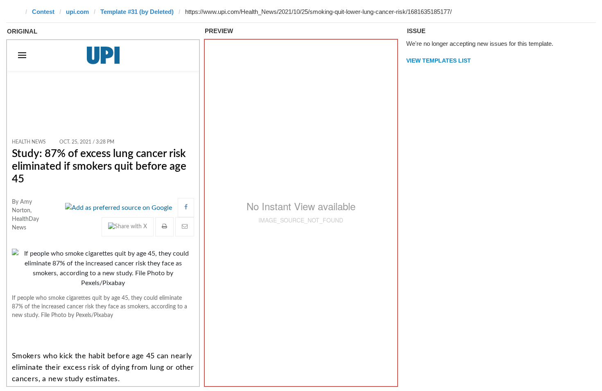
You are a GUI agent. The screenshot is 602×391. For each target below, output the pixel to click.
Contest (43, 11)
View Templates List (438, 60)
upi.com (77, 11)
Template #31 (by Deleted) (137, 11)
